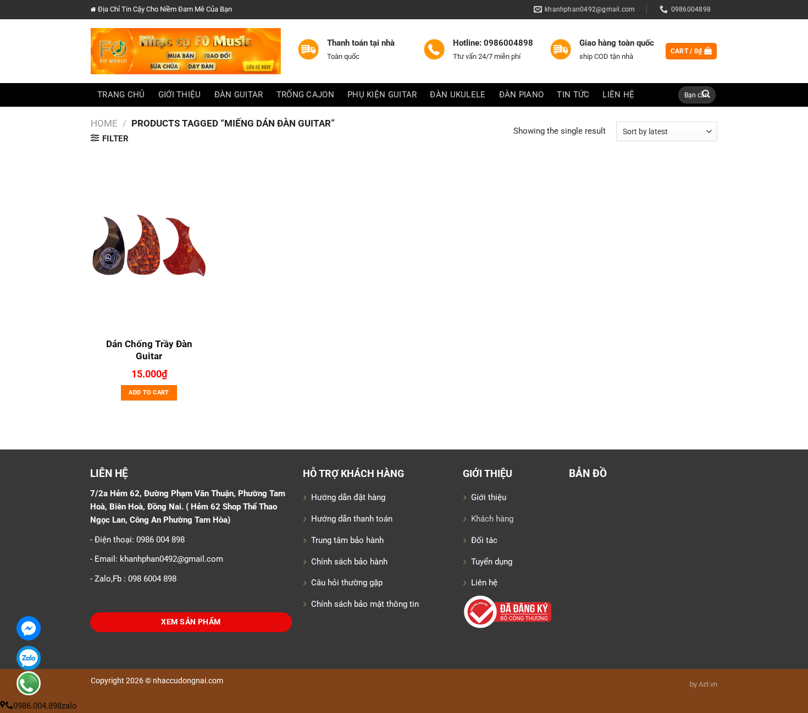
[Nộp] (706, 94)
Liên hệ (484, 583)
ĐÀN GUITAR (238, 95)
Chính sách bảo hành (349, 562)
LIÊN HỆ (618, 95)
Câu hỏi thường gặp (347, 583)
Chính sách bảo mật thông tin (365, 604)
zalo (69, 706)
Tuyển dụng (491, 562)
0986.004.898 (37, 706)
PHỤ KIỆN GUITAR (382, 95)
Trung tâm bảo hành (347, 540)
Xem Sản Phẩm (190, 622)
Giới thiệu (488, 497)
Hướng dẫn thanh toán (351, 519)
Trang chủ (121, 95)
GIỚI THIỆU (179, 95)
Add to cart (149, 392)
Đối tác (484, 540)
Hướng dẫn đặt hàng (348, 497)
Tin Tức (573, 95)
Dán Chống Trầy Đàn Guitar (149, 349)
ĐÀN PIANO (521, 95)
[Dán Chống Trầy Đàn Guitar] (149, 244)
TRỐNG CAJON (305, 95)
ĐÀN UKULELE (457, 95)
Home (104, 123)
